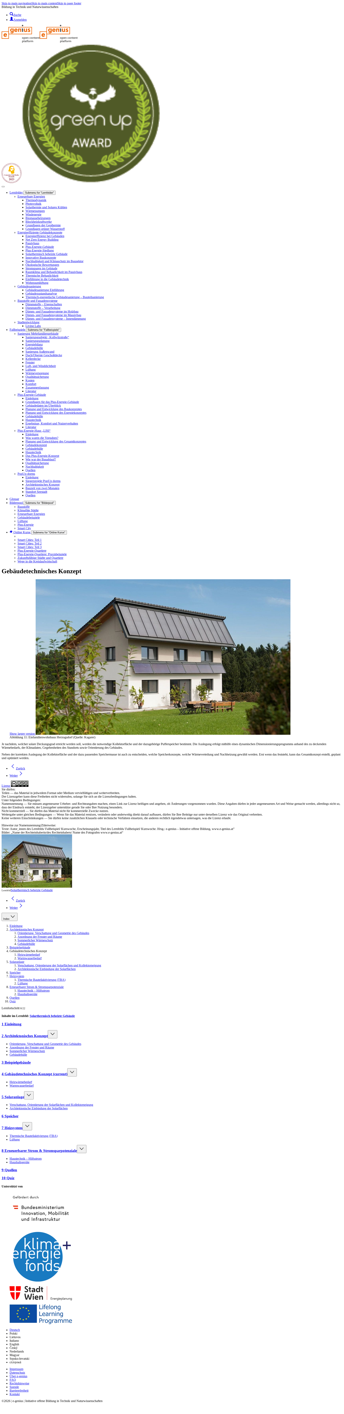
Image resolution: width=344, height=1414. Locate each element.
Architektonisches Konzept (27, 929)
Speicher (15, 972)
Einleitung (16, 926)
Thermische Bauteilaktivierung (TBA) (41, 979)
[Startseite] (40, 42)
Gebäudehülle (26, 944)
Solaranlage (17, 961)
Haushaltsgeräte (27, 994)
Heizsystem (17, 976)
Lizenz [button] (6, 785)
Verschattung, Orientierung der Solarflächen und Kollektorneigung (59, 965)
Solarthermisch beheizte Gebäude (32, 890)
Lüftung (23, 983)
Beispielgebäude (20, 947)
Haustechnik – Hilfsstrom (34, 990)
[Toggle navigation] (3, 186)
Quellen (15, 997)
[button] (4, 1410)
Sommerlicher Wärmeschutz (35, 940)
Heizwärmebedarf (29, 954)
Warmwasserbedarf (30, 958)
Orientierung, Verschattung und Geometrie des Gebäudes (53, 933)
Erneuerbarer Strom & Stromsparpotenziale (37, 987)
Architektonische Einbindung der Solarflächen (47, 969)
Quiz (13, 1001)
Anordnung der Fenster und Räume (40, 936)
